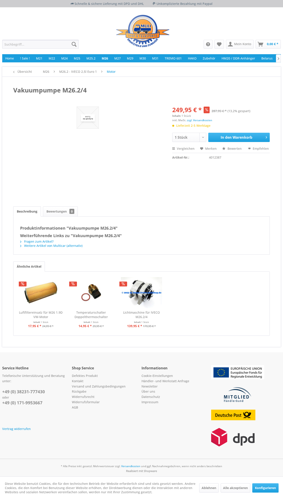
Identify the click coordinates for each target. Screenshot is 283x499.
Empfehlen (260, 148)
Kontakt (77, 381)
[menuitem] (40, 44)
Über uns (148, 391)
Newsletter (150, 386)
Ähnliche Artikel (29, 266)
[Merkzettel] (219, 44)
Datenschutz (151, 397)
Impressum (150, 402)
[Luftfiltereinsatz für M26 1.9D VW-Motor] (41, 292)
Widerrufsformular (86, 402)
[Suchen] (74, 44)
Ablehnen (209, 488)
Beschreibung (27, 211)
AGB (75, 407)
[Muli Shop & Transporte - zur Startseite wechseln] (142, 31)
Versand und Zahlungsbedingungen (99, 386)
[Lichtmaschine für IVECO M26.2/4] (141, 292)
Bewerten (235, 148)
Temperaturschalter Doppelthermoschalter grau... (91, 314)
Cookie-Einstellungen (157, 376)
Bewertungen (59, 211)
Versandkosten (130, 466)
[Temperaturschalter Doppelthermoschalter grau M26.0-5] (91, 292)
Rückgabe (79, 391)
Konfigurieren (265, 488)
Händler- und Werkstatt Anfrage (165, 381)
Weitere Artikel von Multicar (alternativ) (52, 246)
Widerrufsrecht (83, 397)
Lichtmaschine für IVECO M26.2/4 (141, 314)
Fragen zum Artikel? (38, 241)
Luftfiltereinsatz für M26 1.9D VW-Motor (41, 314)
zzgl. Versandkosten (199, 120)
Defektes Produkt (85, 376)
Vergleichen (185, 148)
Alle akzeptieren (235, 488)
